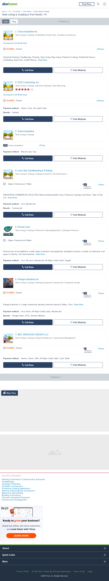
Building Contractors (11, 495)
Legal (90, 571)
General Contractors (43, 338)
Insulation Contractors (66, 35)
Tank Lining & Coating (24, 35)
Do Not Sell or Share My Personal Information (51, 571)
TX (9, 11)
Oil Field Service (60, 174)
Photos (101, 49)
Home (4, 11)
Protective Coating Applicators (48, 230)
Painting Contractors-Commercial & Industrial (54, 283)
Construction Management (64, 338)
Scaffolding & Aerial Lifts (45, 35)
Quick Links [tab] (8, 555)
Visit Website (79, 70)
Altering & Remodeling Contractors (18, 491)
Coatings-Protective (43, 174)
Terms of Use (79, 571)
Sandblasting (8, 481)
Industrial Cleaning (43, 86)
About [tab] (5, 548)
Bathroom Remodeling (12, 493)
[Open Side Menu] (104, 4)
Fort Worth (16, 11)
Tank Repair (27, 11)
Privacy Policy (23, 571)
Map (14, 21)
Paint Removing (58, 86)
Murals (77, 283)
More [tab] (5, 561)
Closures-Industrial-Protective (16, 497)
